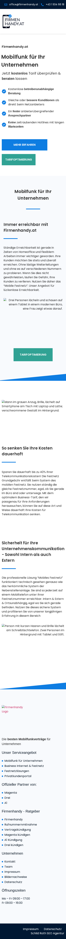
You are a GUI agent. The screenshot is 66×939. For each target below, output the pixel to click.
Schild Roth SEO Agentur (47, 933)
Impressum (31, 929)
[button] (59, 21)
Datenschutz (53, 929)
